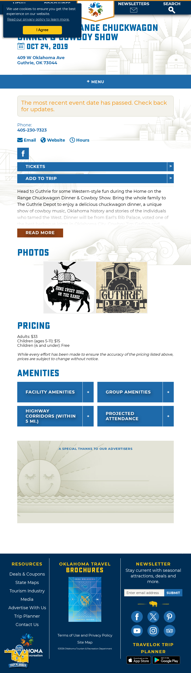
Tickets (35, 166)
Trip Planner (27, 616)
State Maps (27, 582)
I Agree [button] (42, 30)
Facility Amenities (50, 392)
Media (27, 599)
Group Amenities (128, 392)
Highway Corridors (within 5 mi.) (51, 416)
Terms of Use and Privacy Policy (85, 635)
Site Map (84, 642)
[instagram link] (153, 631)
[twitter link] (153, 617)
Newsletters (133, 4)
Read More (40, 232)
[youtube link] (137, 631)
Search (172, 4)
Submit (173, 593)
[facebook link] (137, 617)
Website (56, 140)
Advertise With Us (27, 607)
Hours (82, 140)
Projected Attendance (122, 416)
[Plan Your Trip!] (16, 656)
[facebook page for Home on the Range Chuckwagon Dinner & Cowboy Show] (23, 153)
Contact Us (27, 624)
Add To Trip (41, 178)
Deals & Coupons (27, 574)
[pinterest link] (169, 617)
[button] (172, 7)
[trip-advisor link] (169, 631)
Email (30, 140)
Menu (95, 81)
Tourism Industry (27, 591)
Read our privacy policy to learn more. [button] (38, 19)
